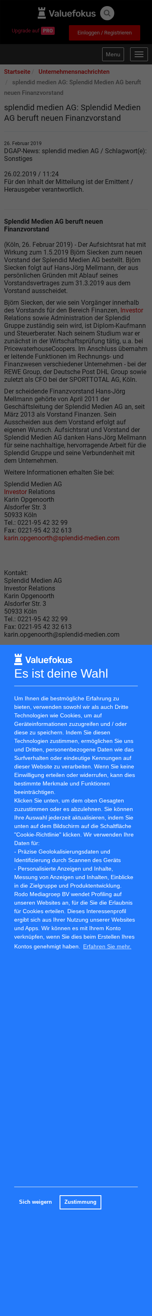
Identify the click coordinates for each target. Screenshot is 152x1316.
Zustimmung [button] (80, 1202)
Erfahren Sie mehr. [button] (107, 946)
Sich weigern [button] (35, 1202)
